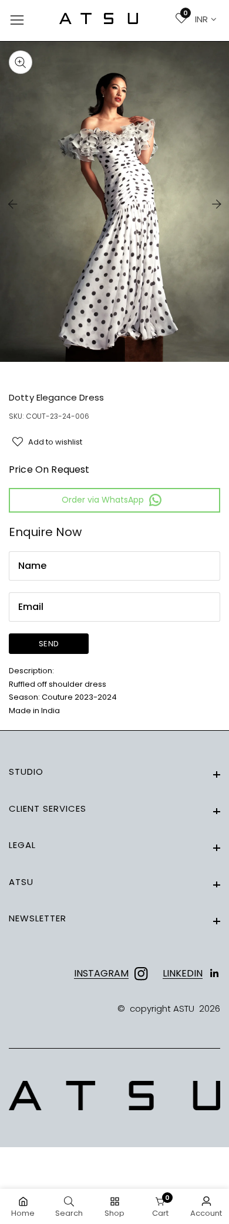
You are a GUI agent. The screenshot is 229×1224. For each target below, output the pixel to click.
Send (49, 643)
